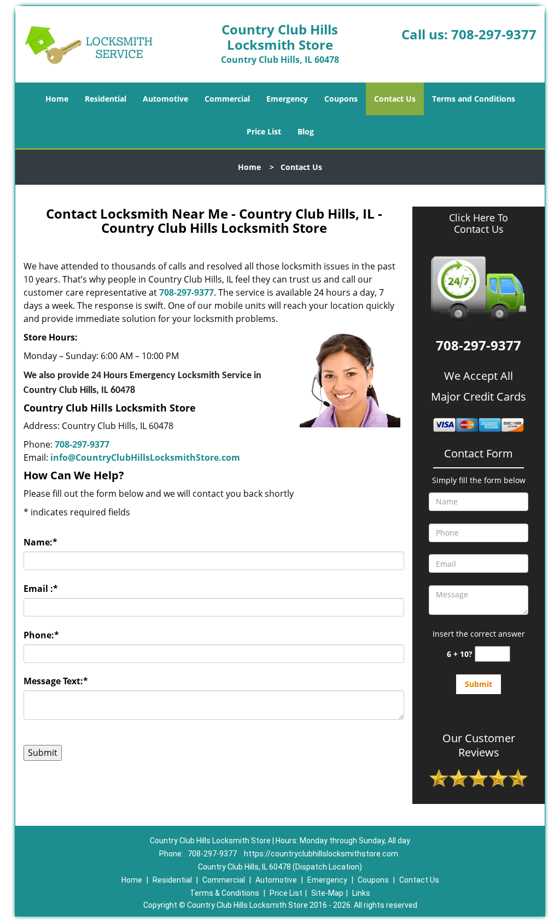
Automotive (165, 98)
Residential (105, 98)
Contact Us (395, 98)
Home (56, 98)
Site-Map (327, 893)
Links (361, 893)
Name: (40, 542)
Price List (264, 131)
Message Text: (56, 681)
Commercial (227, 98)
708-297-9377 (493, 34)
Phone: (41, 635)
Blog (306, 131)
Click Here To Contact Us (478, 223)
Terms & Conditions (224, 893)
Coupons (341, 98)
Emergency (287, 98)
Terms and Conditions (473, 98)
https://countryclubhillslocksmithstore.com (321, 853)
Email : (41, 589)
